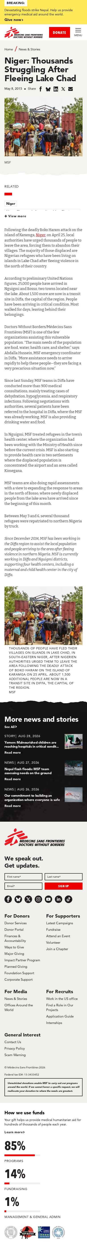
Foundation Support (19, 973)
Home (8, 49)
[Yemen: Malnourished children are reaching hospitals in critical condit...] (43, 744)
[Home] (24, 32)
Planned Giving (15, 966)
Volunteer (53, 942)
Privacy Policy (14, 1048)
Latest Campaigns (59, 923)
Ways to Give (14, 947)
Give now (12, 19)
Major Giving (14, 953)
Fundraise (53, 929)
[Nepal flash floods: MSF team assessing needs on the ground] (43, 770)
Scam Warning (15, 1055)
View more (17, 216)
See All (9, 727)
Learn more (13, 1132)
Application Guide (60, 1016)
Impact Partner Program (22, 960)
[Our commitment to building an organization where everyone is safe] (43, 797)
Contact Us (12, 1042)
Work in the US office (62, 999)
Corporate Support (18, 979)
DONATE (59, 32)
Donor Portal (14, 929)
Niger (10, 203)
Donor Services (15, 923)
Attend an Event (58, 936)
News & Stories (29, 49)
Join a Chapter (57, 949)
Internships (54, 1023)
